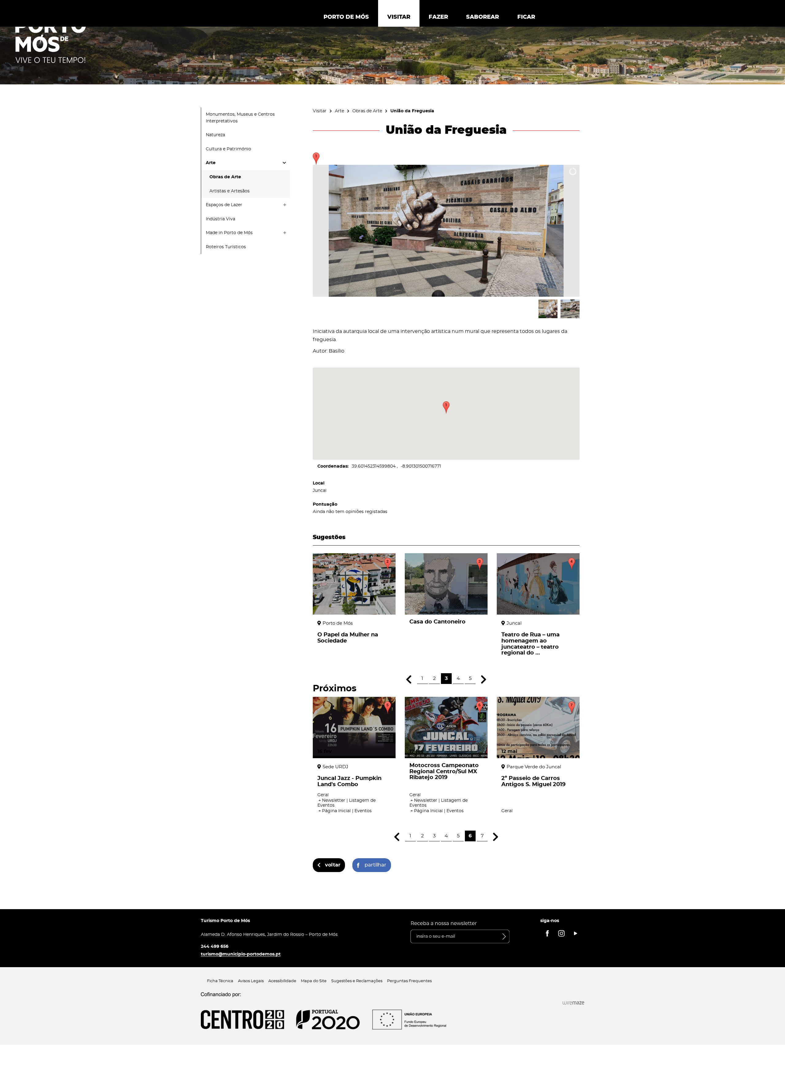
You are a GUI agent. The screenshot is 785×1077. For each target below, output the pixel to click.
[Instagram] (561, 933)
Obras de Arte (367, 111)
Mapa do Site (314, 981)
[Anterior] (409, 679)
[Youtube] (576, 933)
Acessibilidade (282, 981)
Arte (339, 111)
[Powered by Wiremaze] (573, 1002)
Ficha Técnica (220, 981)
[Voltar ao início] (50, 40)
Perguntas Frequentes (409, 981)
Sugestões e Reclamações (356, 981)
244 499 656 (214, 946)
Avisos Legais (251, 981)
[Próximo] (483, 679)
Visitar (320, 111)
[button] (446, 407)
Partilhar (375, 865)
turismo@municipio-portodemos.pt (241, 954)
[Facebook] (547, 933)
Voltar (332, 865)
